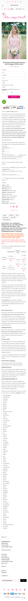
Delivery (4, 215)
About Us (3, 570)
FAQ (17, 215)
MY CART (20, 9)
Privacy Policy (4, 545)
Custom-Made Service (6, 546)
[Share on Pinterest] (17, 207)
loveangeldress (18, 597)
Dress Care (4, 563)
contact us (18, 393)
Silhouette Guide (5, 559)
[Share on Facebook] (11, 207)
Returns (11, 215)
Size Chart (5, 217)
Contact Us (4, 572)
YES (4, 82)
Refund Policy (4, 543)
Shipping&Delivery (5, 541)
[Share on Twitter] (14, 207)
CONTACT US (20, 137)
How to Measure (6, 219)
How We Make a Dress (7, 561)
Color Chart (13, 217)
